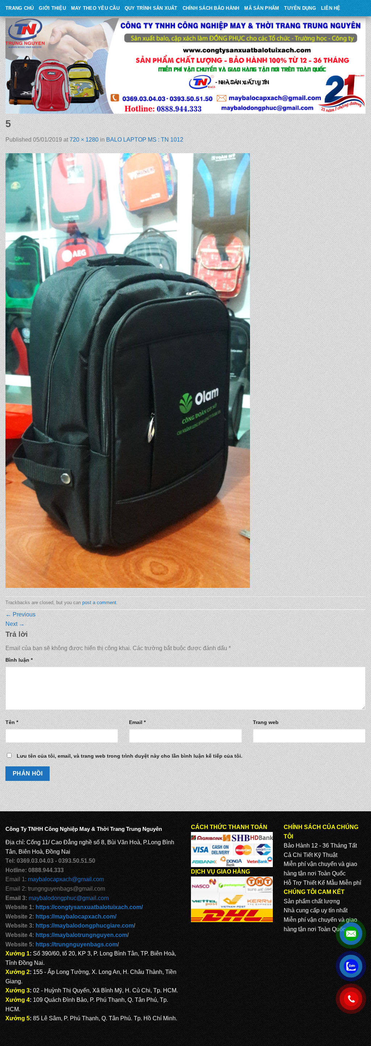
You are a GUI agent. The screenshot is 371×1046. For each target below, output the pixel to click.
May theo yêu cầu (95, 8)
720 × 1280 (84, 140)
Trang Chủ (19, 8)
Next (15, 624)
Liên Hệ (331, 8)
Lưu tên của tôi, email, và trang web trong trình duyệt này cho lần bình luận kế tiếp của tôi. (129, 756)
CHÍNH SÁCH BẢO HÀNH (211, 8)
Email (137, 722)
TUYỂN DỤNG (300, 8)
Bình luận (19, 660)
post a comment (99, 602)
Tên (11, 722)
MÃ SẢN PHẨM (261, 8)
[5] (127, 370)
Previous (20, 614)
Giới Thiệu (52, 8)
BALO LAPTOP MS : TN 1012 (144, 140)
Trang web (266, 722)
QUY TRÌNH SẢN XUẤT (151, 8)
